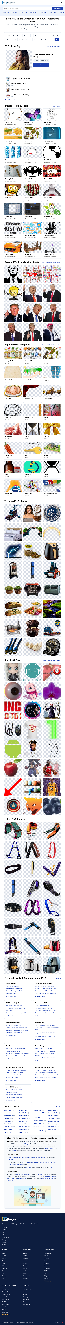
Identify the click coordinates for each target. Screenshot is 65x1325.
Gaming (27, 1157)
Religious (46, 1276)
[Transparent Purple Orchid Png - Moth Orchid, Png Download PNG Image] (52, 691)
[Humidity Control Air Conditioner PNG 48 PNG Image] (52, 589)
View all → (58, 1107)
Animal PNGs (5, 1299)
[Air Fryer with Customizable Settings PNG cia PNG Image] (52, 551)
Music (24, 1271)
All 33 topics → (57, 106)
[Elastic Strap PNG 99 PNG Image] (32, 907)
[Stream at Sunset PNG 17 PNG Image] (52, 609)
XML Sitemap (26, 1304)
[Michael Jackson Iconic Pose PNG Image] (32, 710)
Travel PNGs (24, 1113)
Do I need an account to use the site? (16, 1070)
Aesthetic (25, 1278)
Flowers (25, 1260)
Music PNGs (44, 60)
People (25, 1268)
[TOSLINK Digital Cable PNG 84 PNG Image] (13, 647)
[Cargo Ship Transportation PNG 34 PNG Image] (52, 628)
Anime (11, 1157)
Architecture (47, 1253)
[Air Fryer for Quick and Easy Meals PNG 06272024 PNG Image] (52, 965)
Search (25, 1302)
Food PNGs (8, 1121)
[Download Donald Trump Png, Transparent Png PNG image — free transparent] (52, 312)
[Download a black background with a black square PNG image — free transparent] (13, 274)
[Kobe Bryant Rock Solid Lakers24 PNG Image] (52, 787)
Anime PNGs (9, 1118)
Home (24, 1292)
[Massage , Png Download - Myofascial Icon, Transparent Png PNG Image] (32, 672)
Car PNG (44, 1162)
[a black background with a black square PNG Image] (52, 748)
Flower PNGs (5, 1304)
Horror (24, 1273)
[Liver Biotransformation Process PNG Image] (52, 672)
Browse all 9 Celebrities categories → (51, 262)
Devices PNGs (24, 1126)
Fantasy (46, 1266)
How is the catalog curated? (14, 1094)
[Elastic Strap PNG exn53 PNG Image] (13, 927)
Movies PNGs (24, 1115)
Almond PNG (43, 12)
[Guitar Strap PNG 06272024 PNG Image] (13, 946)
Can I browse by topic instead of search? (17, 1030)
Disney (46, 1255)
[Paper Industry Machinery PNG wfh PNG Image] (52, 570)
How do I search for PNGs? (13, 1025)
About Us (4, 1227)
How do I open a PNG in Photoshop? (45, 1025)
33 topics (27, 1144)
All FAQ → (58, 978)
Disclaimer (5, 1245)
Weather (46, 1278)
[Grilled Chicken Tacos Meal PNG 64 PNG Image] (32, 609)
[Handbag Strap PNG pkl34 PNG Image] (32, 869)
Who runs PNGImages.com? (14, 1090)
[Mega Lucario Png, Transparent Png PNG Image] (32, 768)
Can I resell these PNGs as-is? (43, 991)
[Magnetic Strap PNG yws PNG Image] (13, 907)
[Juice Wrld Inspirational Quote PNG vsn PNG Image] (32, 748)
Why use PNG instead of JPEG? (15, 1005)
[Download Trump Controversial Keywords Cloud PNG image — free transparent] (32, 274)
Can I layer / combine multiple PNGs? (45, 1036)
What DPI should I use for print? (44, 1048)
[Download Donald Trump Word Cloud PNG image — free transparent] (52, 274)
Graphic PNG (23, 12)
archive (14, 1150)
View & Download (42, 65)
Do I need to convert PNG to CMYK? (45, 1051)
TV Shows (47, 1268)
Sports (38, 1157)
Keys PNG (6, 12)
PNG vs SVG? (9, 1010)
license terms (39, 1174)
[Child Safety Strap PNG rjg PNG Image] (32, 570)
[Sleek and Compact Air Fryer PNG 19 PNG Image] (13, 965)
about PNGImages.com (23, 1174)
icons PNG (14, 12)
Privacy (4, 1240)
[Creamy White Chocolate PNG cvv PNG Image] (32, 647)
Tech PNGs (52, 1124)
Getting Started (11, 983)
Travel (3, 1278)
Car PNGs (4, 1302)
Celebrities (47, 1271)
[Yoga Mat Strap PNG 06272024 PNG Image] (13, 831)
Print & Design (40, 1046)
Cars (3, 1273)
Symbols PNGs (9, 1126)
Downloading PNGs (41, 1003)
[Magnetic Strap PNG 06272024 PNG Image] (52, 888)
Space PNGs (53, 1110)
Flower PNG (25, 1162)
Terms (4, 1242)
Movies (33, 1157)
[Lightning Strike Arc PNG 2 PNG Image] (13, 551)
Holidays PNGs (24, 1118)
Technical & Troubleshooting (44, 1067)
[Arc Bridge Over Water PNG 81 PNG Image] (32, 532)
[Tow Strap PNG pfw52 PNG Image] (32, 831)
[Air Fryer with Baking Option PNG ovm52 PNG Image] (52, 946)
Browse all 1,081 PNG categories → (51, 345)
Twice (36, 60)
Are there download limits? (13, 1075)
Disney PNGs (39, 1123)
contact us (10, 1180)
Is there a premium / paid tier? (14, 1072)
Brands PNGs (24, 1129)
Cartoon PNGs (6, 1294)
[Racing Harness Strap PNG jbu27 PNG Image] (13, 850)
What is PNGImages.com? (13, 986)
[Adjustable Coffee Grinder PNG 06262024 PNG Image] (13, 513)
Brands (25, 1266)
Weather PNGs (53, 1129)
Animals (15, 1157)
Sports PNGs (9, 1129)
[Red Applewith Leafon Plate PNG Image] (13, 768)
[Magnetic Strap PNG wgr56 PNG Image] (32, 888)
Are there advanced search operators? (17, 1028)
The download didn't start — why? (44, 1013)
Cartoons (25, 1258)
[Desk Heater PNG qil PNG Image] (32, 589)
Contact (4, 1229)
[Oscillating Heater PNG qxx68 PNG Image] (13, 570)
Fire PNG (39, 1162)
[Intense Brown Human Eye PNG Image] (13, 691)
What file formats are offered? (44, 1008)
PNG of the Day (48, 1148)
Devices (25, 1263)
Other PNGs (9, 1110)
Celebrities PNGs (54, 1121)
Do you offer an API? (12, 1077)
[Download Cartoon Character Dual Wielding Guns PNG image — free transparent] (13, 293)
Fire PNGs (4, 1309)
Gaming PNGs (24, 1110)
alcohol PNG (33, 12)
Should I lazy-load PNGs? (13, 1051)
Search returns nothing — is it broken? (45, 1077)
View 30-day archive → (11, 99)
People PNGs (39, 1110)
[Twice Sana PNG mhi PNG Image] (19, 60)
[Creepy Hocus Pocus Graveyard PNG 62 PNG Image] (52, 710)
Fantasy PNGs (53, 1115)
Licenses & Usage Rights (43, 983)
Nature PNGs (9, 1113)
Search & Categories (13, 1022)
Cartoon (21, 1157)
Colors (4, 1266)
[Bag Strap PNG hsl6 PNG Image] (52, 927)
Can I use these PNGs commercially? (45, 986)
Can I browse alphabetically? (14, 1032)
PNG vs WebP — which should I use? (16, 1008)
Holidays (25, 1255)
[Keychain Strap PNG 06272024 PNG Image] (52, 850)
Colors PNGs (9, 1124)
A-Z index (28, 1167)
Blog (3, 1232)
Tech (45, 1273)
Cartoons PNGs (24, 1121)
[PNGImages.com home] (30, 2)
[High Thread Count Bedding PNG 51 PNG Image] (13, 532)
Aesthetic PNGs (40, 1120)
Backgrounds (26, 1276)
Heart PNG (32, 1162)
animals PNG (53, 12)
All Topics (25, 1294)
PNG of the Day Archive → (54, 46)
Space (45, 1260)
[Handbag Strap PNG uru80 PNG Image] (52, 869)
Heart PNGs (5, 1307)
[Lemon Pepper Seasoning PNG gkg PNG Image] (32, 551)
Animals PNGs (9, 1115)
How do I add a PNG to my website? (16, 1048)
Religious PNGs (53, 1126)
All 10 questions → (11, 996)
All (57, 39)
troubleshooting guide (48, 1178)
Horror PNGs (39, 1118)
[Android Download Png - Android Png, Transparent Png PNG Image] (13, 748)
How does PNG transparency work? (16, 1013)
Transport (47, 1258)
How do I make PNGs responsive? (15, 1056)
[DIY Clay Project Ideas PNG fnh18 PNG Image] (32, 787)
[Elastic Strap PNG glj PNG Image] (52, 907)
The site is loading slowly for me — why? (46, 1075)
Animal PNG (20, 1164)
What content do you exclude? (14, 1097)
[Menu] (61, 2)
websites (48, 1176)
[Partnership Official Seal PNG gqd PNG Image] (52, 513)
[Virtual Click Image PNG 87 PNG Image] (13, 729)
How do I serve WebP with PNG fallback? (17, 1053)
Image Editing (39, 1022)
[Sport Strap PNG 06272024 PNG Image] (32, 927)
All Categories (27, 1297)
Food (3, 1263)
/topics (11, 1159)
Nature (43, 1157)
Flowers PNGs (24, 1124)
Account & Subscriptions (14, 1067)
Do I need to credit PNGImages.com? (45, 988)
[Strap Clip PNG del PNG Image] (52, 831)
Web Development (12, 1046)
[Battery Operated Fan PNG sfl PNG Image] (52, 647)
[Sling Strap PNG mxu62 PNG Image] (13, 869)
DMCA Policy (5, 1237)
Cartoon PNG (52, 1162)
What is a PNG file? (11, 993)
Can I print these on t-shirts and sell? (45, 993)
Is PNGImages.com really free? (14, 988)
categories (18, 1144)
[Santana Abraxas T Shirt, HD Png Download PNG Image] (32, 729)
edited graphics (21, 1178)
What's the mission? (11, 1092)
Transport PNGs (40, 1131)
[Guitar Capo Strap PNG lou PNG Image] (32, 850)
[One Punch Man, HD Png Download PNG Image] (13, 710)
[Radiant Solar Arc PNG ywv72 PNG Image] (52, 532)
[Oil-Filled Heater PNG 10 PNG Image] (13, 628)
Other (3, 1253)
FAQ (3, 1234)
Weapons (46, 1263)
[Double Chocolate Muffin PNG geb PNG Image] (32, 628)
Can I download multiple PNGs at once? (46, 1010)
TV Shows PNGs (54, 1118)
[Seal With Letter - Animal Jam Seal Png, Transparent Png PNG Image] (32, 691)
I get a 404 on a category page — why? (46, 1072)
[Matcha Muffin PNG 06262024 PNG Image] (13, 589)
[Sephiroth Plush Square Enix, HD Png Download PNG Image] (13, 672)
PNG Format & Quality (13, 1003)
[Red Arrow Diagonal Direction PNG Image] (13, 787)
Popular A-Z (26, 1299)
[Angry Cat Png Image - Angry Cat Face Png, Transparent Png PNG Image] (32, 806)
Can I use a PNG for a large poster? (45, 1058)
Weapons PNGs (54, 1113)
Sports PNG (12, 1164)
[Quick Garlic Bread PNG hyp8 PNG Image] (13, 609)
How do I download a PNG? (42, 1005)
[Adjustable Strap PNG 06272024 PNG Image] (32, 946)
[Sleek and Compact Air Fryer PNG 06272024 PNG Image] (32, 965)
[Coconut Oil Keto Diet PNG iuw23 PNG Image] (32, 513)
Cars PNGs (8, 1132)
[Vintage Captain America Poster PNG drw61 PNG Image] (13, 806)
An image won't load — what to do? (45, 1070)
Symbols (4, 1268)
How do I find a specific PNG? (14, 991)
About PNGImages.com (13, 1087)
